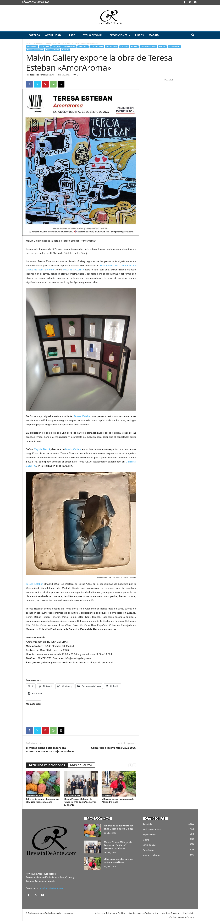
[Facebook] (185, 2)
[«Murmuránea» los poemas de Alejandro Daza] (119, 784)
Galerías (124, 47)
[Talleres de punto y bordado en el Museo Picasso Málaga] (43, 784)
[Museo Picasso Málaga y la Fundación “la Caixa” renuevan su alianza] (81, 784)
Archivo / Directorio (170, 913)
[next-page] (134, 765)
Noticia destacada (35, 50)
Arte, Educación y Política (64, 47)
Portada (34, 35)
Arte (72, 35)
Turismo (65, 50)
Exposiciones (118, 35)
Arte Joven (44, 47)
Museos (162, 47)
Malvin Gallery (73, 449)
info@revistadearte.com (51, 888)
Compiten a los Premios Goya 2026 (113, 747)
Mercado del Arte (148, 47)
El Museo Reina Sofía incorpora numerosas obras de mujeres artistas (50, 749)
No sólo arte (174, 47)
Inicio (28, 43)
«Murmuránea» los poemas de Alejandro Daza (118, 800)
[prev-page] (130, 765)
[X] (190, 2)
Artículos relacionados (47, 765)
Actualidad (53, 35)
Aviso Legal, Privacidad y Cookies (110, 913)
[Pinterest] (45, 84)
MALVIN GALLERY (73, 269)
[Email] (61, 84)
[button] (192, 35)
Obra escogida (52, 50)
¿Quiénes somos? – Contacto (182, 917)
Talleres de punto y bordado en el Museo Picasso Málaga (42, 800)
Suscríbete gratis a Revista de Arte (143, 913)
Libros (139, 35)
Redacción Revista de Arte (42, 74)
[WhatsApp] (53, 84)
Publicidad (188, 913)
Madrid (154, 35)
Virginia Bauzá (42, 449)
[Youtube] (195, 2)
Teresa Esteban (82, 416)
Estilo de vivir (92, 35)
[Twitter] (37, 84)
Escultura (83, 47)
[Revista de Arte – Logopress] (110, 18)
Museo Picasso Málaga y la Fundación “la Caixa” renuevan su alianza (80, 801)
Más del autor (81, 765)
